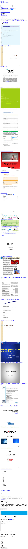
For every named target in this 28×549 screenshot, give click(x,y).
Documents (3, 490)
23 (3, 481)
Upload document (4, 8)
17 (3, 474)
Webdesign (5, 23)
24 (3, 483)
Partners (5, 495)
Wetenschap (13, 19)
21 (3, 479)
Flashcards (3, 12)
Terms (5, 499)
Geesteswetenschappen (16, 20)
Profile (2, 17)
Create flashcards (11, 8)
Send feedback (4, 509)
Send (6, 547)
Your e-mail (3, 532)
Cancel (2, 547)
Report (2, 495)
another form (12, 519)
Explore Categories (4, 2)
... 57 (4, 484)
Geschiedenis (24, 20)
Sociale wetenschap (20, 19)
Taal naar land (3, 19)
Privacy (2, 499)
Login (2, 7)
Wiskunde (9, 19)
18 (3, 475)
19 (3, 477)
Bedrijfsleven (3, 20)
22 (3, 480)
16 (3, 473)
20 (3, 478)
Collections (7, 12)
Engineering (8, 20)
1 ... (4, 472)
